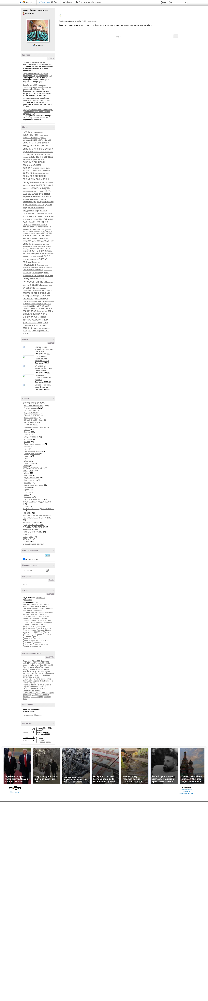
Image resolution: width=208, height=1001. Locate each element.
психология (27, 276)
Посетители (41, 740)
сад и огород (41, 288)
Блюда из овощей (31, 437)
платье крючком (30, 259)
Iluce (24, 610)
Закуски (27, 432)
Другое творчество (31, 478)
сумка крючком (44, 304)
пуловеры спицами (35, 281)
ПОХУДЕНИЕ (28, 537)
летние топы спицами (31, 231)
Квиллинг (27, 492)
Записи (25, 10)
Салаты (27, 434)
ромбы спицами (46, 285)
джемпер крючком (42, 173)
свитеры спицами (40, 295)
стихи (25, 303)
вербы (51, 693)
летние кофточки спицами (41, 229)
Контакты (186, 791)
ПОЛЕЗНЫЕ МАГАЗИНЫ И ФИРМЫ (37, 518)
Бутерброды (29, 463)
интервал (45, 695)
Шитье (26, 473)
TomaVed (39, 667)
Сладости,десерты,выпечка (35, 427)
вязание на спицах (41, 156)
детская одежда (29, 170)
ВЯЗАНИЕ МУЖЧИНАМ (33, 420)
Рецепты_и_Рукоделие (32, 638)
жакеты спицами (40, 188)
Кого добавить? (43, 604)
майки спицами (34, 233)
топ (46, 308)
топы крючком (42, 311)
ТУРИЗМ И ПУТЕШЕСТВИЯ (34, 527)
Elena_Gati (27, 661)
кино (35, 213)
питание (39, 256)
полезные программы (30, 267)
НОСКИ (26, 132)
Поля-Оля (36, 636)
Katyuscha (45, 661)
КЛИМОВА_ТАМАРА (37, 624)
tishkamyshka (40, 673)
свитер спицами (40, 292)
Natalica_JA (27, 614)
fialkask (41, 608)
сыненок (44, 644)
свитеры (27, 295)
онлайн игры (32, 253)
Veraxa (46, 667)
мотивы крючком (28, 246)
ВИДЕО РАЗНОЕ (29, 530)
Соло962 (44, 693)
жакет (32, 185)
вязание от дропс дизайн (33, 159)
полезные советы (33, 269)
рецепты (35, 284)
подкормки (36, 262)
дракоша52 (27, 600)
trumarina (50, 673)
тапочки (26, 308)
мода (39, 238)
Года (49, 620)
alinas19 (26, 606)
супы (24, 306)
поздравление (30, 265)
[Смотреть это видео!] (29, 350)
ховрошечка (36, 646)
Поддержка (162, 2)
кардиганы (28, 210)
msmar (25, 673)
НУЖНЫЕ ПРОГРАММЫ (33, 532)
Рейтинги (69, 2)
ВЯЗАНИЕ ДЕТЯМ (31, 415)
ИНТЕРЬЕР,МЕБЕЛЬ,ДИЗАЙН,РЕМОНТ (38, 509)
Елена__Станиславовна (32, 622)
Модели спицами (31, 408)
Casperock (27, 608)
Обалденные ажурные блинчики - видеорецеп (44, 368)
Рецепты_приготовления (33, 640)
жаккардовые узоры (29, 191)
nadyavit (31, 673)
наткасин (26, 697)
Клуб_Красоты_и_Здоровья (34, 626)
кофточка (28, 216)
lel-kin (34, 610)
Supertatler (27, 616)
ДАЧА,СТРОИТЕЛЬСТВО (33, 525)
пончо (46, 270)
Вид (165, 3)
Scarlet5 (42, 614)
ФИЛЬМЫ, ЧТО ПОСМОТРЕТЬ (35, 516)
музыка (48, 246)
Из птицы (28, 439)
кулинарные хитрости (39, 224)
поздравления (43, 265)
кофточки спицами (30, 219)
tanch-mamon (44, 616)
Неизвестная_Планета (32, 715)
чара (25, 699)
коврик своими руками (44, 213)
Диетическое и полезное (34, 444)
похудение (33, 272)
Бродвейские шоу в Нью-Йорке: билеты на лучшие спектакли (36, 99)
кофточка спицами (43, 216)
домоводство (41, 182)
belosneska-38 (35, 606)
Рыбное (27, 447)
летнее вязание (30, 227)
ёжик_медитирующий (31, 675)
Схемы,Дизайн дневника (33, 544)
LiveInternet (26, 2)
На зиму (27, 449)
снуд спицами (48, 301)
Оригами (27, 490)
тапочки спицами (37, 308)
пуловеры (40, 278)
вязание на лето (30, 154)
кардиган (46, 204)
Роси (43, 689)
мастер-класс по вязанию (37, 235)
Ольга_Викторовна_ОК (32, 689)
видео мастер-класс (41, 140)
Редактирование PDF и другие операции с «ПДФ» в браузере (35, 75)
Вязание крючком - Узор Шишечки (43, 386)
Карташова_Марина (31, 681)
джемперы (29, 179)
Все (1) (51, 580)
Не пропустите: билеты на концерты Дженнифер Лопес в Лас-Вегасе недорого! (38, 112)
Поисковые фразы (43, 742)
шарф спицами (43, 331)
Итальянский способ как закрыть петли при (44, 349)
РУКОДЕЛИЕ (28, 471)
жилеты (40, 191)
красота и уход (45, 219)
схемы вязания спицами (38, 306)
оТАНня (26, 634)
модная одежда (37, 241)
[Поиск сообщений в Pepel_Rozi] (47, 555)
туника (36, 314)
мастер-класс (46, 233)
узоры (35, 316)
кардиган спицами (33, 207)
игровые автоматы (33, 196)
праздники (43, 272)
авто (32, 132)
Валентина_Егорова (31, 677)
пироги (33, 256)
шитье (26, 333)
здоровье (44, 193)
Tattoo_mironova (29, 667)
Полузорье (27, 636)
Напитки (27, 456)
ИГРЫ (25, 506)
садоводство (27, 290)
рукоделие (29, 287)
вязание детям (39, 145)
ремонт (26, 285)
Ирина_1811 (46, 679)
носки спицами (38, 251)
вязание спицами (34, 161)
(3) (48, 373)
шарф (34, 331)
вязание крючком (33, 148)
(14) (50, 382)
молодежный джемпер (41, 244)
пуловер (36, 275)
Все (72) (51, 343)
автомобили (38, 132)
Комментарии (43, 10)
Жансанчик (47, 622)
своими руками (32, 298)
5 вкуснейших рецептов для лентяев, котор (42, 358)
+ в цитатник (92, 21)
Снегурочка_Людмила (31, 644)
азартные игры (31, 134)
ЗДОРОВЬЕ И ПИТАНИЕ (32, 468)
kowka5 (40, 669)
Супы (26, 459)
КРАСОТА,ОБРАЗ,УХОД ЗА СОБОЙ (37, 502)
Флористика (29, 497)
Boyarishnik (40, 598)
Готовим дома (28, 425)
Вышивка (27, 483)
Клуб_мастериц (29, 628)
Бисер (26, 495)
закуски (35, 193)
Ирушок (26, 624)
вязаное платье (39, 168)
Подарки (27, 487)
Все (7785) (50, 657)
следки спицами (30, 301)
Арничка (36, 618)
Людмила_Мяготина (45, 630)
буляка (33, 620)
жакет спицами (44, 185)
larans (29, 610)
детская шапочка (43, 170)
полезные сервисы (45, 267)
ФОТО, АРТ (27, 539)
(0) (51, 64)
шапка (35, 325)
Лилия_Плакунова (30, 683)
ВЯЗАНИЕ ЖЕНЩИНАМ (33, 406)
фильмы (27, 322)
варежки (33, 137)
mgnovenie (48, 612)
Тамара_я (27, 646)
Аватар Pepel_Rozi (37, 30)
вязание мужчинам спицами (43, 152)
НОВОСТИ (27, 513)
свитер (26, 293)
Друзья (33, 10)
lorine (39, 610)
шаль (39, 322)
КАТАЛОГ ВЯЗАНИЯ (31, 403)
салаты (35, 290)
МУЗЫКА (26, 542)
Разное (27, 430)
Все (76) (51, 58)
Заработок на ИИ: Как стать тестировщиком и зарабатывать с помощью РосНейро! (37, 87)
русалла (46, 640)
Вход (55, 2)
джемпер (28, 172)
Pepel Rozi (24, 13)
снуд (39, 301)
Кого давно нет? (29, 604)
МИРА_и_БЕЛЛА (42, 632)
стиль (25, 584)
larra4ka (26, 671)
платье (46, 256)
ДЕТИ (25, 534)
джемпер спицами (34, 175)
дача (48, 168)
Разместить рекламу (186, 793)
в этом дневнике (31, 559)
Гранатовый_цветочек (32, 679)
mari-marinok (44, 671)
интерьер (42, 201)
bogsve (44, 606)
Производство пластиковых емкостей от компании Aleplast (36, 63)
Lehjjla (47, 663)
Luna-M (41, 612)
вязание (28, 142)
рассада (50, 282)
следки (45, 299)
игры (33, 201)
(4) (48, 354)
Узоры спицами (30, 418)
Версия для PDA (186, 789)
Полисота (47, 634)
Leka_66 (26, 665)
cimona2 (35, 608)
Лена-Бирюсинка (29, 630)
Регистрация (45, 2)
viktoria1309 (27, 618)
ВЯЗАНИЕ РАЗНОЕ (31, 410)
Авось (81, 2)
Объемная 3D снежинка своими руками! (43, 377)
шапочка (37, 328)
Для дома (28, 475)
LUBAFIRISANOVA (30, 612)
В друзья (39, 45)
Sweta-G (35, 616)
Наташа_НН (41, 687)
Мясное (27, 442)
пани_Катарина (36, 634)
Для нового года (30, 480)
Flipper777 (49, 608)
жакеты (27, 188)
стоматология (33, 303)
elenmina (33, 669)
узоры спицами (40, 319)
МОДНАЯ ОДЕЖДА (30, 522)
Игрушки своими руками (33, 485)
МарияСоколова (29, 687)
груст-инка (27, 695)
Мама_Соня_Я (29, 632)
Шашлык (27, 461)
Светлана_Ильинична (32, 642)
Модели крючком (30, 413)
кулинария (29, 221)
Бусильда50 (41, 620)
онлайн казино (45, 253)
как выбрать (35, 204)
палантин (27, 256)
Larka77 (41, 663)
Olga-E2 (35, 614)
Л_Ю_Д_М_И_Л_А (43, 628)
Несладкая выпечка (32, 454)
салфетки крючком (45, 290)
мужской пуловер (40, 246)
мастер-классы (30, 238)
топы (35, 311)
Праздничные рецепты (33, 451)
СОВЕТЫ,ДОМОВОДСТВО (33, 499)
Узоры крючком (30, 422)
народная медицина (32, 248)
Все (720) (50, 594)
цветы (34, 322)
